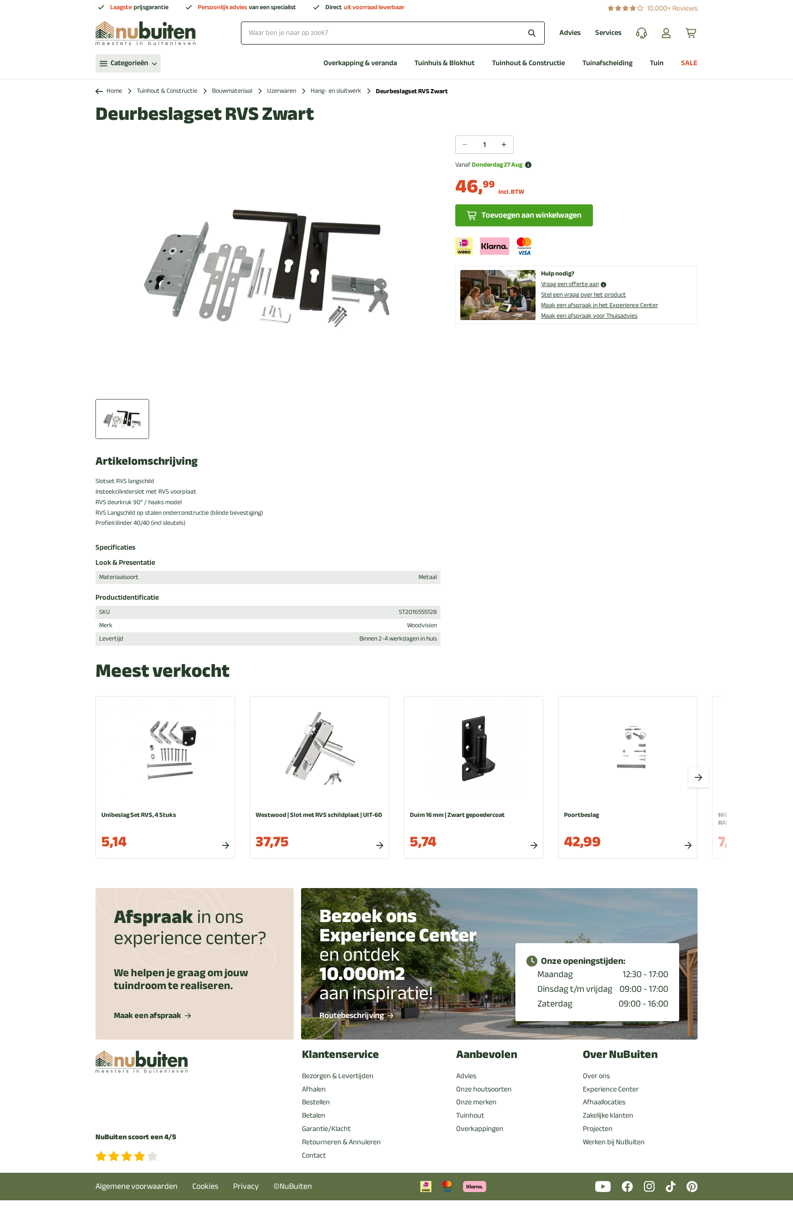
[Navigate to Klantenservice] (641, 33)
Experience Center (611, 1089)
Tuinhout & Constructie (528, 63)
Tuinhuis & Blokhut (444, 63)
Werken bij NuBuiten (614, 1142)
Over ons (596, 1076)
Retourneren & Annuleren (341, 1142)
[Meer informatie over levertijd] (528, 165)
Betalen (313, 1115)
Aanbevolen (486, 1054)
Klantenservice (340, 1054)
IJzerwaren (281, 91)
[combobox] (393, 33)
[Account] (666, 33)
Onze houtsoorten (484, 1089)
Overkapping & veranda (360, 63)
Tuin (657, 63)
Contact (314, 1155)
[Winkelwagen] (692, 33)
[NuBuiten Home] (145, 33)
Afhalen (314, 1089)
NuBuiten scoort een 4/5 (135, 1137)
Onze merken (476, 1102)
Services (608, 32)
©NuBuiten (293, 1186)
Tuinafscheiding (607, 63)
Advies (570, 32)
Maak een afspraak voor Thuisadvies (589, 315)
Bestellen (316, 1102)
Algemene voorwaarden (136, 1186)
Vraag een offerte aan (570, 284)
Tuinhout (470, 1115)
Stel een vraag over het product (583, 294)
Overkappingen (479, 1129)
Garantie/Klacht (326, 1129)
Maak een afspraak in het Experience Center (599, 305)
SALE (689, 63)
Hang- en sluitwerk (336, 91)
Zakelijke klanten (608, 1115)
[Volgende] (698, 777)
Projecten (598, 1129)
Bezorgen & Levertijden (338, 1076)
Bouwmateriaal (232, 91)
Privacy (246, 1186)
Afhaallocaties (604, 1102)
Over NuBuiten (620, 1054)
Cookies (205, 1186)
